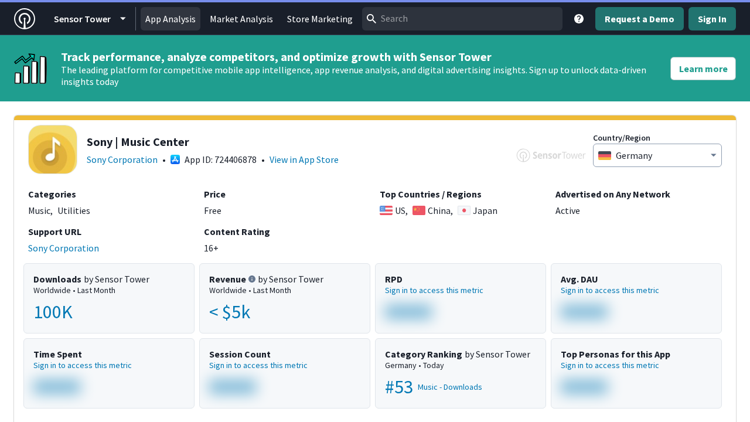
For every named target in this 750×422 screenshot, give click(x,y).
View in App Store (304, 159)
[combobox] (462, 18)
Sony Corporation (122, 159)
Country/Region (621, 137)
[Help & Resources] (579, 18)
